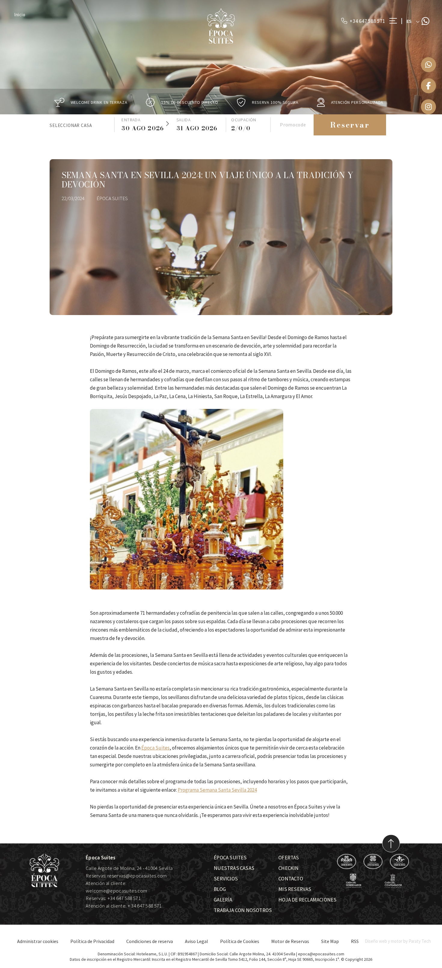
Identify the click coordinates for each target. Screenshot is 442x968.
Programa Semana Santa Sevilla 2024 (217, 790)
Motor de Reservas (290, 941)
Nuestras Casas (234, 868)
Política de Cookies (239, 941)
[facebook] (428, 85)
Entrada (130, 120)
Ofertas (288, 857)
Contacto (290, 878)
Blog (220, 889)
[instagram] (428, 106)
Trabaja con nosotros (243, 910)
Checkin (288, 868)
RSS (355, 941)
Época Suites (155, 747)
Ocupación (243, 120)
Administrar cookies (37, 941)
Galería (223, 899)
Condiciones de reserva (149, 941)
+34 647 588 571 (366, 21)
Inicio (20, 14)
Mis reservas (294, 889)
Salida (183, 120)
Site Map (330, 941)
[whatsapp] (428, 64)
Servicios (226, 878)
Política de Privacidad (92, 941)
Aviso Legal (196, 941)
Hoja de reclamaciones (307, 899)
